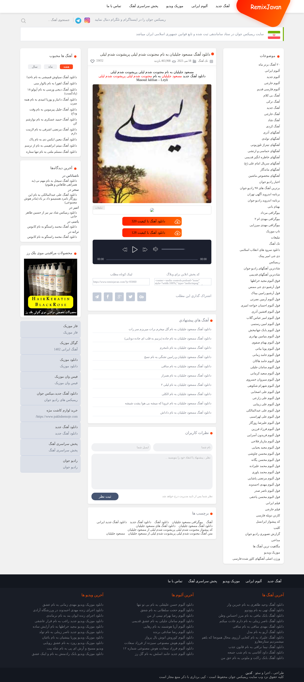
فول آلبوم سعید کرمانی (265, 373)
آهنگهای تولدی (271, 138)
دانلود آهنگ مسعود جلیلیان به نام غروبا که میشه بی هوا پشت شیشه (168, 403)
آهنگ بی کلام (271, 95)
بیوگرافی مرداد (270, 213)
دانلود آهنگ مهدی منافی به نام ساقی (258, 626)
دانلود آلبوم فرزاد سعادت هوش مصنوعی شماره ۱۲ (158, 648)
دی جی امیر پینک (269, 256)
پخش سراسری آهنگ (143, 6)
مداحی (275, 540)
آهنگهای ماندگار (270, 169)
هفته (66, 66)
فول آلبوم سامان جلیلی (265, 367)
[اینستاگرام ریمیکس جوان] (86, 20)
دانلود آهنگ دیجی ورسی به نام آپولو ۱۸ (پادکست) (52, 91)
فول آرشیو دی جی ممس (264, 287)
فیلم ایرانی (273, 503)
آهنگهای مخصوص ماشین (264, 175)
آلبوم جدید (273, 77)
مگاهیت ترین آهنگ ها (266, 546)
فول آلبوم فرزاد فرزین (266, 429)
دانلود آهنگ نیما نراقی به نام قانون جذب (256, 647)
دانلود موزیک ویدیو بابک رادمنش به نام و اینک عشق (67, 654)
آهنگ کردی (273, 126)
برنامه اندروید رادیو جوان (264, 200)
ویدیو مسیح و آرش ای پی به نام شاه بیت (75, 648)
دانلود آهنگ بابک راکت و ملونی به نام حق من (252, 658)
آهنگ (209, 522)
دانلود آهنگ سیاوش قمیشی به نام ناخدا (52, 77)
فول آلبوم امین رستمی (265, 324)
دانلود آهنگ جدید (140, 522)
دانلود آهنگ (161, 522)
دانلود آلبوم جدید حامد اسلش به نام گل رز (164, 654)
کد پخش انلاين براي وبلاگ (183, 274)
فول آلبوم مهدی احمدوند (264, 484)
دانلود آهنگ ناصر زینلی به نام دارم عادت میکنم (251, 621)
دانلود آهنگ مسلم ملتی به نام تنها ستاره (51, 151)
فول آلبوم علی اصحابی (265, 392)
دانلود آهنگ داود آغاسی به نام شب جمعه (256, 652)
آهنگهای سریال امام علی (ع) (262, 163)
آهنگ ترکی (273, 101)
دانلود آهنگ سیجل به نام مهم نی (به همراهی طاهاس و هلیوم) (54, 182)
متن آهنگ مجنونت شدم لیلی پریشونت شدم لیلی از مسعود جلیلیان (170, 533)
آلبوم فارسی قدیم (268, 89)
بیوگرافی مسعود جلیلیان (187, 522)
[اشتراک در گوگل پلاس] (119, 296)
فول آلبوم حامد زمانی (266, 355)
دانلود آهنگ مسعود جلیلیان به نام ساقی (186, 366)
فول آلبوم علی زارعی (266, 398)
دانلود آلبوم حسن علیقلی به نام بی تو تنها (165, 604)
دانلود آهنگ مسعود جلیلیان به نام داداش (185, 412)
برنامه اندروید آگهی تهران (263, 194)
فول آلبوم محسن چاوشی (264, 453)
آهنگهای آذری (271, 132)
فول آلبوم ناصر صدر (267, 490)
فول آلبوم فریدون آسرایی (263, 435)
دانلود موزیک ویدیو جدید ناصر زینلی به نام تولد (71, 632)
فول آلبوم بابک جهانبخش (264, 330)
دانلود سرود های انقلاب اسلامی (260, 250)
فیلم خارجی (272, 509)
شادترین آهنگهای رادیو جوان (262, 268)
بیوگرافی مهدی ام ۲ (267, 219)
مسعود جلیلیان (115, 533)
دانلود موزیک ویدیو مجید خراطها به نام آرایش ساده (68, 626)
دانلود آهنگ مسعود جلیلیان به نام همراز (186, 375)
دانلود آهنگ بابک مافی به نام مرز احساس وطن (251, 615)
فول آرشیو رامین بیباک (265, 293)
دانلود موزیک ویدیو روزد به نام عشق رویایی (73, 643)
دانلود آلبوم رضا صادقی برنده (173, 632)
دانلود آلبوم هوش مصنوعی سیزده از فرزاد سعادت (159, 643)
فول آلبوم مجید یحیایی (266, 447)
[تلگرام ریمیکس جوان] (77, 20)
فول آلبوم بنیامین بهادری (264, 336)
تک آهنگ (274, 243)
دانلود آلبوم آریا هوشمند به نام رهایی (168, 626)
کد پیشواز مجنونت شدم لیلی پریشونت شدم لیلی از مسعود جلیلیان (170, 529)
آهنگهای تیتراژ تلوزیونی (265, 145)
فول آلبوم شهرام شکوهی (263, 385)
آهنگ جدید (223, 6)
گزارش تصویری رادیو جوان (262, 534)
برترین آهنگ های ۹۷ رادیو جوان (260, 188)
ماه (50, 66)
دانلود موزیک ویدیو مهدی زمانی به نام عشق (73, 604)
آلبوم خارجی (272, 83)
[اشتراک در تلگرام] (97, 296)
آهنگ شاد (274, 120)
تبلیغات (275, 237)
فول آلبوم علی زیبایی (266, 404)
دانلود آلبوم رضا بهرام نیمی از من (170, 615)
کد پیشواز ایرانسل (268, 521)
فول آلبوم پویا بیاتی (267, 348)
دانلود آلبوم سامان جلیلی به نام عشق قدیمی (163, 621)
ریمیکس (274, 262)
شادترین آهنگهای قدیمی (264, 274)
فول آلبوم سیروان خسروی (263, 379)
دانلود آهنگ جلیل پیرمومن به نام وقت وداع (53, 111)
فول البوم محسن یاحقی (264, 497)
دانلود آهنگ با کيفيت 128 (148, 232)
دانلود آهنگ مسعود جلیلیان (196, 526)
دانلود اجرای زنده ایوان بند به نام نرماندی (74, 615)
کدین (249, 673)
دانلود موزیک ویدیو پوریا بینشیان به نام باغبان (72, 637)
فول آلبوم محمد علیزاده (265, 466)
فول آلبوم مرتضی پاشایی (264, 478)
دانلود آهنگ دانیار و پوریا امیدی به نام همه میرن (50, 101)
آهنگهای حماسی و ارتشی (264, 151)
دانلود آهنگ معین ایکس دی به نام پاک (53, 139)
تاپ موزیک (273, 231)
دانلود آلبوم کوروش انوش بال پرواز (169, 637)
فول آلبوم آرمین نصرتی (265, 299)
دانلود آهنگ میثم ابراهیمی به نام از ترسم (51, 145)
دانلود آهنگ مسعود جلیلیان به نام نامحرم (185, 347)
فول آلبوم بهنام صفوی (266, 342)
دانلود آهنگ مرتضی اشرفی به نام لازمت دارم (51, 131)
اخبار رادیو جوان (269, 182)
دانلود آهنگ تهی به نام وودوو (264, 610)
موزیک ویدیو (174, 6)
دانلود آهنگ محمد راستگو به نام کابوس (52, 226)
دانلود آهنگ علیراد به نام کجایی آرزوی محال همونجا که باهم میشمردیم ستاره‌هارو (243, 639)
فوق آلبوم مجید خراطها (265, 280)
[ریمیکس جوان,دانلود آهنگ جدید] (266, 6)
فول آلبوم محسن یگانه (265, 460)
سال (35, 66)
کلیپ (277, 527)
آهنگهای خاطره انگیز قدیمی (262, 157)
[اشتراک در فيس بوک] (108, 296)
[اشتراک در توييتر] (141, 296)
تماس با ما (114, 6)
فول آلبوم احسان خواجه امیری (260, 305)
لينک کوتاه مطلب (121, 274)
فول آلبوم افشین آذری (266, 311)
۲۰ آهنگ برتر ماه (269, 64)
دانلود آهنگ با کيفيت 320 (148, 221)
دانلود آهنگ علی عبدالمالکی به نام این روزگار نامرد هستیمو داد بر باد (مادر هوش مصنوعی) (50, 198)
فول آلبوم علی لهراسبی (265, 416)
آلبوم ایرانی (199, 6)
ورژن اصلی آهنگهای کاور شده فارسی (256, 558)
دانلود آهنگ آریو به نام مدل (265, 632)
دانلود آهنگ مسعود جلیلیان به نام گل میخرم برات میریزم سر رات (170, 329)
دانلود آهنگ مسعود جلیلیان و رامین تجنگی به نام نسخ (177, 357)
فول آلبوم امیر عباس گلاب (263, 318)
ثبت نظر (105, 496)
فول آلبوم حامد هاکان (266, 361)
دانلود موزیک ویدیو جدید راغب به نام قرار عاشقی (69, 621)
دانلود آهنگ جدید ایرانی (112, 522)
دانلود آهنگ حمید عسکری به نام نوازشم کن (51, 121)
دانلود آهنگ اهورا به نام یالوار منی (55, 83)
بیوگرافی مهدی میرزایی (265, 225)
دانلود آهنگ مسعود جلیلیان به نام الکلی (186, 394)
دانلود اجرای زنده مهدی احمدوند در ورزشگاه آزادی (68, 610)
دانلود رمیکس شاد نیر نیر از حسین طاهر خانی (51, 214)
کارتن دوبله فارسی (268, 515)
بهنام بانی (274, 206)
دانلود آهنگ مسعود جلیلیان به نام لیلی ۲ (186, 384)
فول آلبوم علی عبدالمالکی (263, 410)
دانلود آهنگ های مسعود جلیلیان (156, 526)
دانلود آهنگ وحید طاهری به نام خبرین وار (255, 604)
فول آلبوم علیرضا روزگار (264, 422)
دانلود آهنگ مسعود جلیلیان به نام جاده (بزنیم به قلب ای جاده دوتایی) (167, 338)
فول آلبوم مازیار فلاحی (265, 441)
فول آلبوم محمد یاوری (266, 472)
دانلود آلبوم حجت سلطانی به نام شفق (167, 610)
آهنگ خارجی (272, 114)
